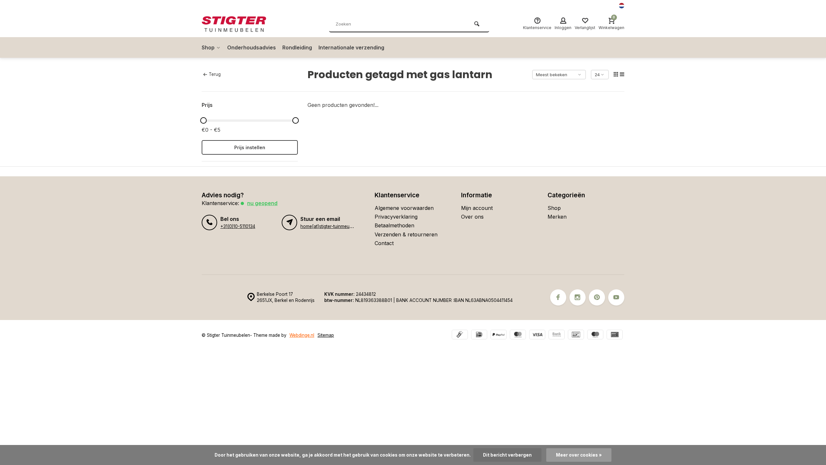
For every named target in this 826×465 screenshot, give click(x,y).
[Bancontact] (576, 335)
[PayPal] (498, 335)
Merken (557, 216)
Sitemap (325, 335)
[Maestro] (595, 335)
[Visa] (537, 335)
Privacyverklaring (396, 216)
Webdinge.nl (301, 335)
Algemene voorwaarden (404, 208)
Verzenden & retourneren (406, 234)
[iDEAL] (479, 335)
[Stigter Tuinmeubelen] (240, 24)
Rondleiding (297, 47)
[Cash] (460, 335)
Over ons (472, 216)
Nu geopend (262, 203)
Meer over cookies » (579, 455)
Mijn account (477, 208)
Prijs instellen (249, 147)
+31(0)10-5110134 (237, 226)
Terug (215, 74)
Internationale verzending (351, 47)
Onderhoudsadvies (251, 47)
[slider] (203, 120)
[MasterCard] (518, 335)
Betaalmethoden (394, 225)
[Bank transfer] (557, 335)
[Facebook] (558, 297)
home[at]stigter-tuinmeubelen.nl (332, 226)
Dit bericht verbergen (507, 455)
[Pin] (615, 335)
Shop (208, 47)
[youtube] (616, 297)
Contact (384, 243)
